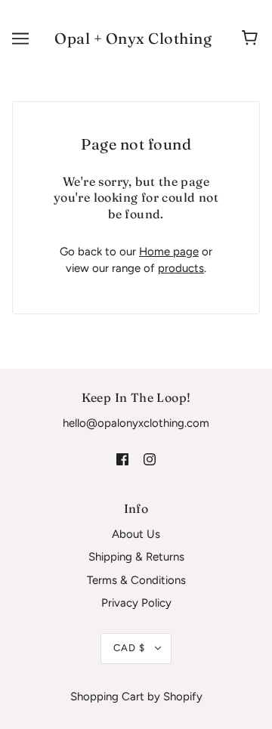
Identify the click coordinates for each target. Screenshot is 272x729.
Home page (169, 251)
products (181, 268)
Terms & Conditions (136, 580)
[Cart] (252, 38)
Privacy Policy (136, 603)
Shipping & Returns (136, 557)
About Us (136, 534)
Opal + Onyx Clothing (133, 38)
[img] (122, 459)
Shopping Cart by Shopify (136, 696)
